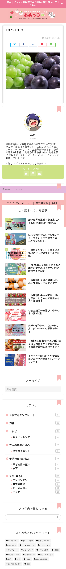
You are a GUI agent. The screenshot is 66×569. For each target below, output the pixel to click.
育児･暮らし (34, 476)
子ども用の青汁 (35, 464)
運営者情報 (42, 203)
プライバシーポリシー (19, 203)
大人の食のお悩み (34, 445)
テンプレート (13, 550)
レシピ (34, 431)
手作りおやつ (30, 555)
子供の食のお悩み (34, 458)
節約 (18, 559)
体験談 (56, 550)
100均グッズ (12, 541)
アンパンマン (36, 480)
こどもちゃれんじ (28, 545)
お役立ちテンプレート (33, 415)
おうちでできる (44, 541)
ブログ (36, 492)
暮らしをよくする (46, 555)
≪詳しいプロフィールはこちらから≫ (26, 163)
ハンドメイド (28, 550)
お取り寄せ (12, 545)
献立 (9, 559)
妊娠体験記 (35, 484)
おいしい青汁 (28, 541)
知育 (34, 423)
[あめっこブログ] (33, 18)
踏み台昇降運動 (41, 559)
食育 (36, 468)
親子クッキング (36, 437)
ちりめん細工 (36, 488)
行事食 (28, 559)
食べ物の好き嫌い (14, 564)
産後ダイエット (35, 451)
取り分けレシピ (13, 555)
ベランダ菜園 (43, 550)
